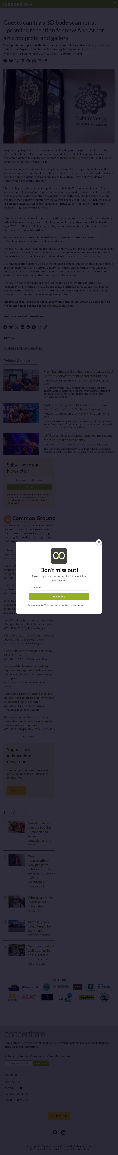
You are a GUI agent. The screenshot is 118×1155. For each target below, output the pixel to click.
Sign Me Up (59, 596)
